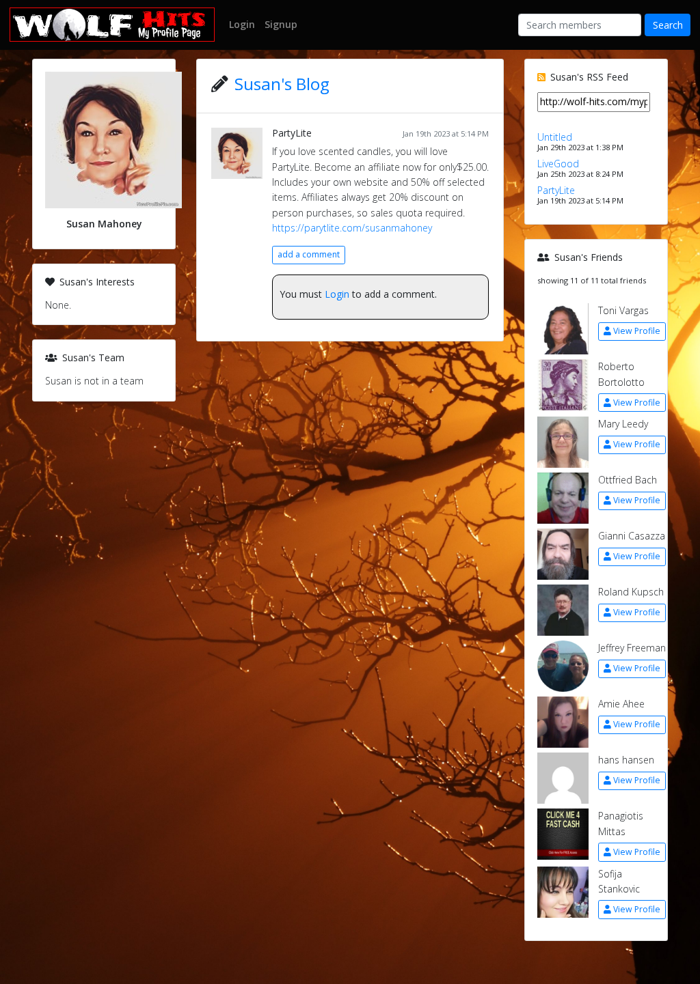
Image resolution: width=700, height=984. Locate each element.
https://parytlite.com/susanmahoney (352, 227)
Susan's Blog (281, 83)
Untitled (554, 136)
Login (337, 293)
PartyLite (292, 132)
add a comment (309, 254)
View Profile (636, 331)
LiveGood (558, 163)
